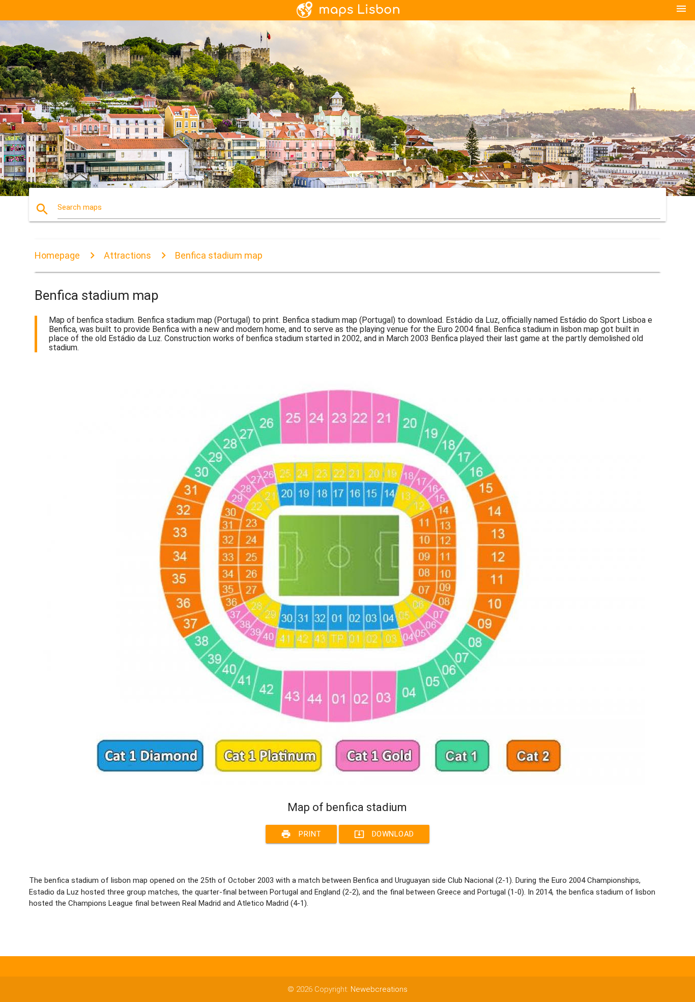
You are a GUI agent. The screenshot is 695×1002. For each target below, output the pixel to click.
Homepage (57, 255)
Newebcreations (379, 989)
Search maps (79, 207)
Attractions (127, 255)
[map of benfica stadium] (340, 782)
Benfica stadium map (219, 255)
